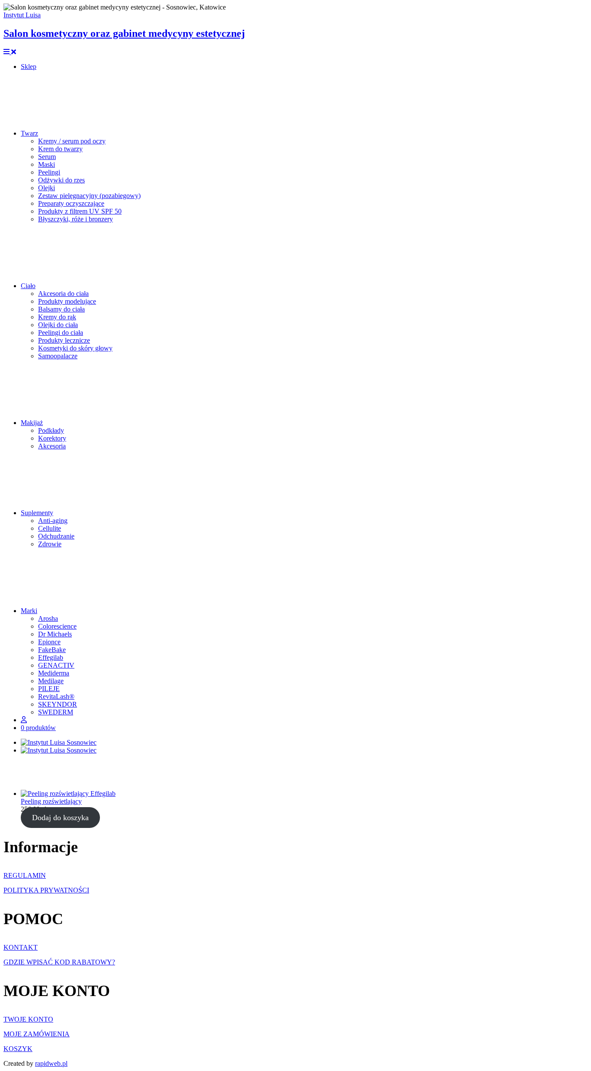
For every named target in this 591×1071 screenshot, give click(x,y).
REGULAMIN (24, 875)
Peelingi (49, 172)
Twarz (29, 133)
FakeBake (52, 649)
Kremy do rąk (57, 317)
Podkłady (51, 430)
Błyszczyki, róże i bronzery (75, 219)
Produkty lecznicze (64, 340)
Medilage (51, 681)
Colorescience (57, 626)
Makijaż (32, 422)
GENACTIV (56, 665)
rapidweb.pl (51, 1063)
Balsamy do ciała (61, 309)
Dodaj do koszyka (60, 817)
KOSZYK (17, 1048)
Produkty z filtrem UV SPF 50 (80, 211)
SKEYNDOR (57, 704)
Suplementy (37, 512)
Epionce (49, 642)
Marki (29, 610)
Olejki (46, 187)
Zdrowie (49, 544)
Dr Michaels (55, 634)
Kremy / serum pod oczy (72, 141)
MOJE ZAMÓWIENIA (36, 1034)
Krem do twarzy (60, 149)
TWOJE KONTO (28, 1019)
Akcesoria (52, 446)
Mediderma (53, 673)
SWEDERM (55, 712)
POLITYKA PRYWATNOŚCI (46, 890)
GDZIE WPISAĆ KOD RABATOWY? (59, 962)
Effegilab (50, 657)
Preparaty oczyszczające (71, 203)
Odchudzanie (56, 536)
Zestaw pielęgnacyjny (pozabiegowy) (89, 195)
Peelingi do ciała (60, 332)
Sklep (28, 66)
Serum (47, 156)
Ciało (28, 285)
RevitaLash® (56, 696)
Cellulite (49, 528)
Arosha (48, 618)
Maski (46, 164)
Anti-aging (52, 520)
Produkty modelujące (67, 301)
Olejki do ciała (58, 324)
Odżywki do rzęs (61, 180)
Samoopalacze (57, 356)
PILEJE (49, 688)
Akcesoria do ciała (63, 293)
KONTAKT (20, 947)
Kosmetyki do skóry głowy (75, 348)
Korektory (52, 438)
